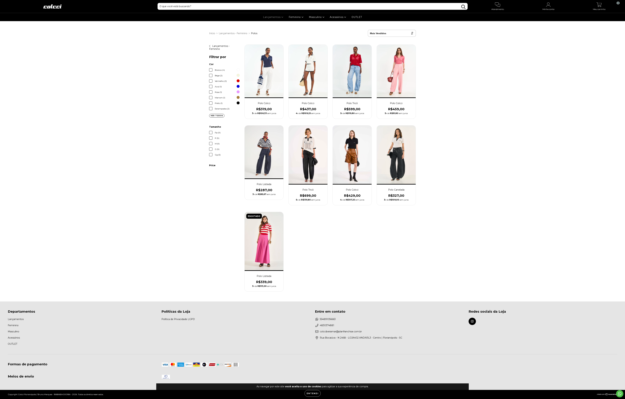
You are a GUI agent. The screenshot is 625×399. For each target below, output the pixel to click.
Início (212, 33)
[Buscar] (463, 7)
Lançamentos (272, 17)
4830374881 (327, 325)
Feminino (295, 17)
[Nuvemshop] (607, 394)
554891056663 (328, 319)
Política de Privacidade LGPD (178, 319)
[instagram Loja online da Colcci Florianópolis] (472, 321)
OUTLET (357, 17)
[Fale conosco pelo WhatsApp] (619, 393)
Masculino (316, 17)
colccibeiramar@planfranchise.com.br (341, 331)
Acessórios (337, 17)
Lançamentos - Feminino (233, 33)
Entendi (313, 393)
